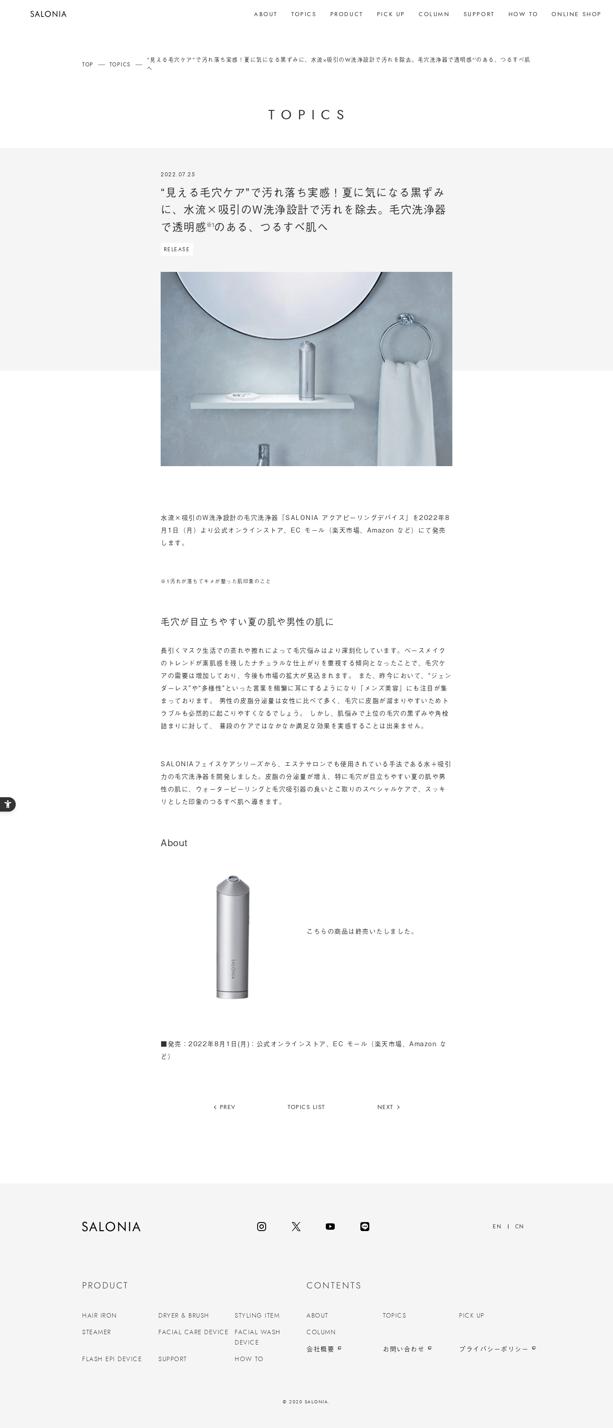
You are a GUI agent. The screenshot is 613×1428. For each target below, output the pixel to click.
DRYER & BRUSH (184, 1316)
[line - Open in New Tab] (364, 1226)
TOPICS (394, 1316)
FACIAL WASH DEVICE (258, 1337)
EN (497, 1226)
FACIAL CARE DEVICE (193, 1332)
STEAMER (96, 1332)
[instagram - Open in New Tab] (261, 1226)
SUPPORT (172, 1359)
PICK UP (472, 1316)
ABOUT (317, 1316)
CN (519, 1226)
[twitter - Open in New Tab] (296, 1226)
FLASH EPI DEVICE (112, 1359)
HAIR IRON (99, 1316)
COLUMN (321, 1332)
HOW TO (249, 1359)
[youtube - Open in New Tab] (330, 1226)
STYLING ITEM (257, 1316)
